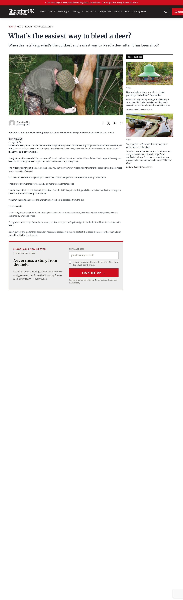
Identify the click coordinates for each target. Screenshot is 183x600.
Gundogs (76, 11)
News (42, 11)
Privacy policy (74, 282)
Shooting (62, 11)
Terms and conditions (104, 280)
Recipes (90, 11)
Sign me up (93, 273)
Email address (76, 249)
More (117, 11)
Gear (50, 11)
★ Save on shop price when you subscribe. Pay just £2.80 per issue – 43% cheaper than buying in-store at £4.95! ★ (92, 2)
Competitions (105, 11)
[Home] (21, 12)
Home (11, 27)
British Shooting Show (136, 11)
